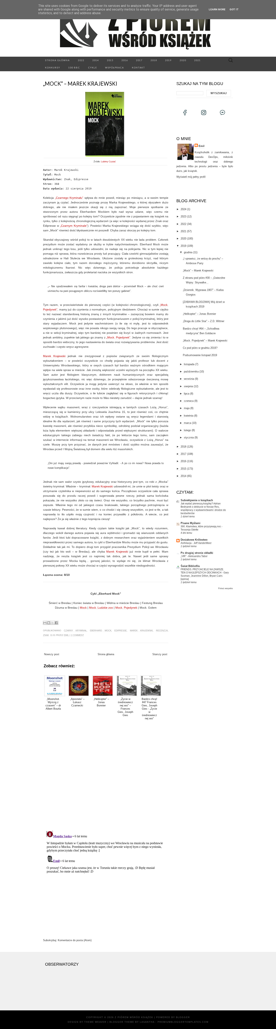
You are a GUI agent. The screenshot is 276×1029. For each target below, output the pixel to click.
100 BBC (74, 67)
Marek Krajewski (54, 356)
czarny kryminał (75, 630)
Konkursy (52, 67)
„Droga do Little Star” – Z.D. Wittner (203, 321)
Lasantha (147, 1022)
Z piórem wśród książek (134, 1017)
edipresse (120, 630)
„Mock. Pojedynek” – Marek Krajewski (205, 340)
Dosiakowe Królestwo (194, 539)
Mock (83, 607)
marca (187, 422)
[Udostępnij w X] (53, 623)
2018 (154, 60)
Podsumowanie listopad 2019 (200, 355)
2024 (183, 209)
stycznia (189, 437)
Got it (234, 9)
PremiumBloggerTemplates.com (183, 1022)
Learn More (217, 9)
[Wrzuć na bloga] (49, 623)
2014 (95, 60)
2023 (183, 216)
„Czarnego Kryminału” (69, 197)
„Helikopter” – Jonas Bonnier (199, 313)
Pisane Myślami (190, 523)
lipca (186, 393)
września (189, 378)
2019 (168, 60)
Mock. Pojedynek (126, 607)
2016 (124, 60)
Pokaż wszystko (225, 588)
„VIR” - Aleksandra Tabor (194, 556)
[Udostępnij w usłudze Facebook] (56, 623)
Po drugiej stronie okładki (197, 552)
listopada (189, 364)
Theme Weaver (95, 1022)
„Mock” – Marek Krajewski (80, 83)
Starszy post (159, 654)
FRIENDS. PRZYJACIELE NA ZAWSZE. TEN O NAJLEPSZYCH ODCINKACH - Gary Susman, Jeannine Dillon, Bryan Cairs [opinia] (205, 574)
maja (187, 408)
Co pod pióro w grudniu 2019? (200, 347)
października (191, 371)
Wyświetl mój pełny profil (190, 176)
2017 (139, 60)
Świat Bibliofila (190, 566)
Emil (66, 635)
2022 (81, 60)
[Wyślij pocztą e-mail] (45, 623)
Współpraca (114, 67)
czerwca (189, 400)
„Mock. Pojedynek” (118, 337)
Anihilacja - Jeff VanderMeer (196, 543)
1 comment (77, 635)
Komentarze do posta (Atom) (75, 940)
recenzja (162, 630)
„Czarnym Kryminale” (73, 225)
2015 (110, 60)
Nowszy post (51, 654)
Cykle (92, 67)
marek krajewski (141, 630)
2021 (197, 60)
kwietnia (188, 415)
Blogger (183, 1017)
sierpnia (188, 386)
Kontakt (138, 67)
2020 (183, 60)
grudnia (188, 252)
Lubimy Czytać (108, 161)
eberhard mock (100, 630)
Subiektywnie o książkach (197, 500)
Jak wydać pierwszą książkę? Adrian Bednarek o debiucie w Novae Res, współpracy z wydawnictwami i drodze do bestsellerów (203, 508)
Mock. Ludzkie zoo (101, 607)
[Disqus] (105, 774)
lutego (187, 430)
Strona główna (57, 60)
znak (46, 635)
